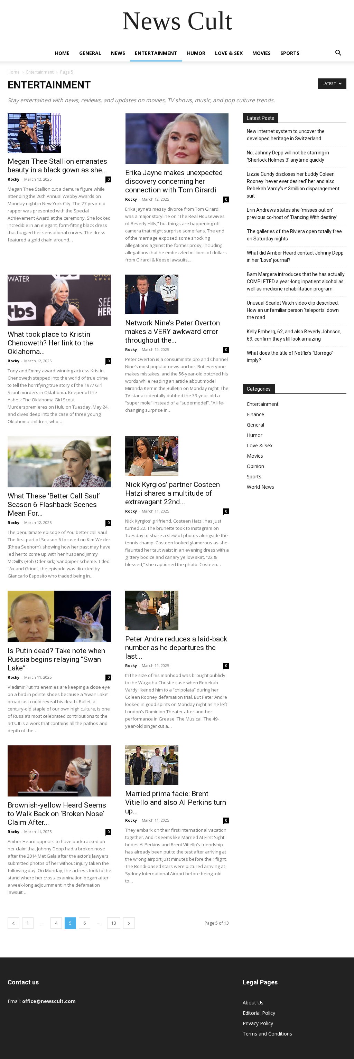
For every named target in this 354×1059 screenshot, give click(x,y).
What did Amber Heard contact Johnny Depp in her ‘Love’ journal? (295, 256)
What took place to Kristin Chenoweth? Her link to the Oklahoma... (50, 343)
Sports (289, 53)
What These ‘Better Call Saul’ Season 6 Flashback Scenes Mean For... (54, 504)
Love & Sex (229, 53)
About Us (253, 1002)
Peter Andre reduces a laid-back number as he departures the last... (176, 647)
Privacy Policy (258, 1023)
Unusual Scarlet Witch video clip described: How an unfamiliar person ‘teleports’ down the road (293, 310)
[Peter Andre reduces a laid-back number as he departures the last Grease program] (177, 610)
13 (113, 923)
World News (260, 487)
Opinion (255, 466)
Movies (261, 53)
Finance (255, 414)
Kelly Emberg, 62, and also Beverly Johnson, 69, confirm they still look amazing (294, 335)
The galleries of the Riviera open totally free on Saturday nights (294, 235)
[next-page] (129, 923)
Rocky (13, 179)
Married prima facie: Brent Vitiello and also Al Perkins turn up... (175, 802)
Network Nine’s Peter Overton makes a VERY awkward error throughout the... (172, 331)
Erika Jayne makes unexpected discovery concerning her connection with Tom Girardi (174, 181)
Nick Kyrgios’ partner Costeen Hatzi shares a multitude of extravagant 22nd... (172, 493)
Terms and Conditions (267, 1033)
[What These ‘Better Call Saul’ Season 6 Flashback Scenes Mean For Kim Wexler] (59, 461)
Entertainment (156, 53)
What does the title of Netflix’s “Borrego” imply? (290, 356)
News (118, 53)
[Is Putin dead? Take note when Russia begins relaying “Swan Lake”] (59, 616)
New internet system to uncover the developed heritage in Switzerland (286, 134)
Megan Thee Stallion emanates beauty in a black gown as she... (57, 165)
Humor (196, 53)
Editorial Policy (259, 1013)
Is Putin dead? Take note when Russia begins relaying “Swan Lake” (56, 659)
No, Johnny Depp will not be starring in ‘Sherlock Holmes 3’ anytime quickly (288, 156)
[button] (338, 53)
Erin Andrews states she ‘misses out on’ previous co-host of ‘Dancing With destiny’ (292, 213)
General (90, 53)
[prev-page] (13, 923)
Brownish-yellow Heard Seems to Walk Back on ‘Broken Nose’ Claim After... (57, 814)
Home (62, 53)
